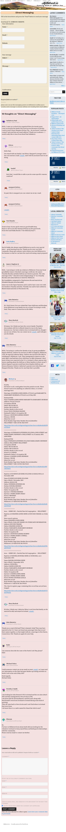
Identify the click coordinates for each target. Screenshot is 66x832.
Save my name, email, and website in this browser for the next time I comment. (25, 802)
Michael (11, 379)
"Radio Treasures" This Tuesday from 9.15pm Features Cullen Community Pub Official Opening (57, 145)
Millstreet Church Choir (57, 123)
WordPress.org (55, 383)
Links (49, 0)
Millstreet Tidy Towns (57, 238)
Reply (3, 138)
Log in (52, 378)
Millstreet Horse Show (57, 236)
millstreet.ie (37, 0)
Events (45, 0)
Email (5, 35)
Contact (14, 0)
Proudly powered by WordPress (19, 824)
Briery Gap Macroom (56, 219)
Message (6, 66)
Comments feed (55, 381)
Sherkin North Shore (56, 239)
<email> (22, 155)
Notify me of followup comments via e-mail (17, 778)
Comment (5, 756)
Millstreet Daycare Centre (58, 234)
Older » (63, 85)
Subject (5, 58)
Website (5, 43)
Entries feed (54, 379)
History (29, 0)
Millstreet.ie (6, 824)
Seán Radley (10, 241)
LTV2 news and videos (57, 226)
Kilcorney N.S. (54, 224)
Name (5, 27)
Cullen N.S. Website (56, 223)
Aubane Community (56, 214)
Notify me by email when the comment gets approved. (21, 805)
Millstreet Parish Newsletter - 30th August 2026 (58, 113)
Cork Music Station (56, 221)
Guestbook (8, 0)
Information (20, 0)
